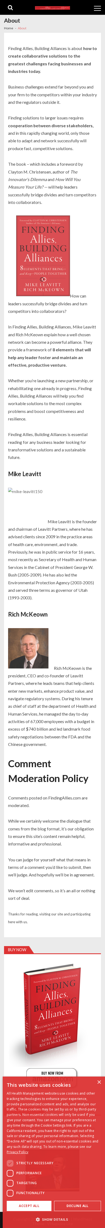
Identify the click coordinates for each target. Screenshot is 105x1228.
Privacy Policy (17, 1152)
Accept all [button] (29, 1206)
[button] (54, 1219)
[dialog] (54, 1152)
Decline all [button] (77, 1206)
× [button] (99, 1082)
